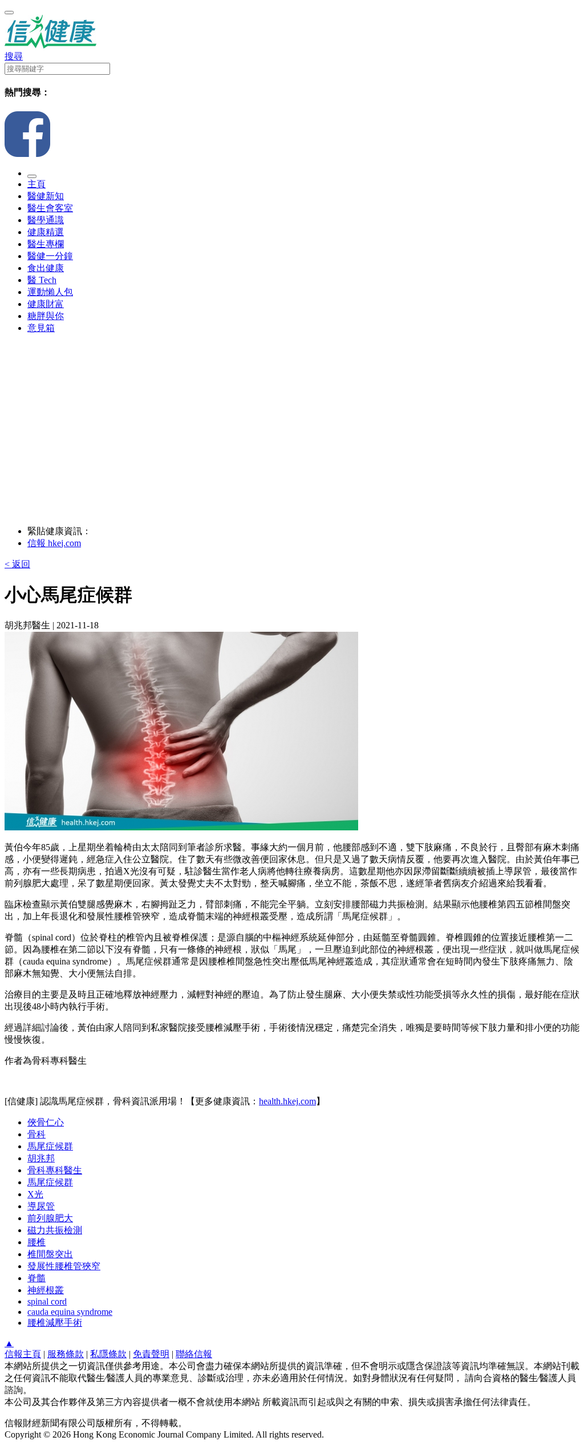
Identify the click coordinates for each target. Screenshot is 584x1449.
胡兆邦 (41, 1158)
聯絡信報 (194, 1354)
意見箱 (41, 328)
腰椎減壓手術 (54, 1322)
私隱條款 (108, 1354)
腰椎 (36, 1242)
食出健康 (45, 268)
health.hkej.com (287, 1101)
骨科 (36, 1134)
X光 (35, 1194)
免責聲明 (151, 1354)
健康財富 (45, 304)
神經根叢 (45, 1290)
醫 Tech (41, 280)
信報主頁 (23, 1354)
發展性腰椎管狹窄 (63, 1266)
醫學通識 (45, 220)
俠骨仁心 (45, 1122)
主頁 (36, 184)
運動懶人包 (50, 292)
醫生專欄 (45, 244)
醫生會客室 (50, 208)
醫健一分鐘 (50, 256)
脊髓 (36, 1278)
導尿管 (41, 1206)
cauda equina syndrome (69, 1312)
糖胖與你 (45, 316)
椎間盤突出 (50, 1254)
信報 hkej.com (54, 543)
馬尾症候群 (50, 1146)
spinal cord (47, 1301)
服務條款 (65, 1354)
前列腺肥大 (50, 1218)
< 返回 (17, 564)
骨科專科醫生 (54, 1170)
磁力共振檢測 (54, 1230)
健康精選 (45, 232)
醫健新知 (45, 196)
